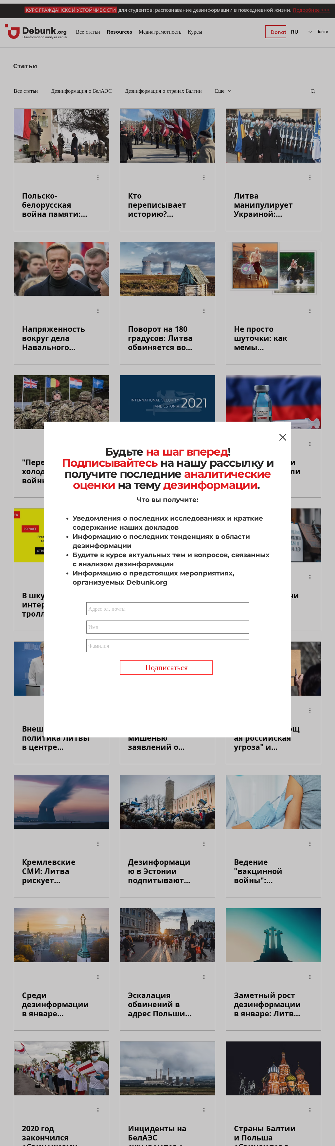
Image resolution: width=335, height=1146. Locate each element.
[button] (282, 437)
